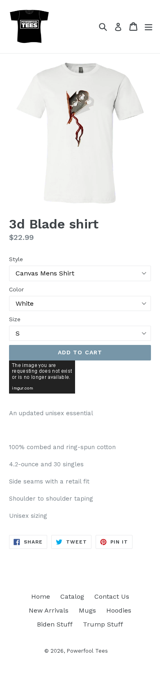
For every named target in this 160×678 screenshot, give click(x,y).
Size (15, 319)
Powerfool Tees (87, 651)
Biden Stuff (55, 624)
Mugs (87, 610)
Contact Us (111, 596)
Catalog (72, 596)
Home (40, 596)
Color (16, 289)
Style (16, 259)
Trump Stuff (103, 624)
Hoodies (118, 610)
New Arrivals (49, 610)
